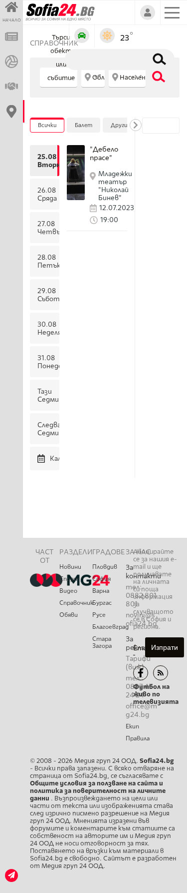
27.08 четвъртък (47, 228)
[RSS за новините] (160, 672)
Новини (70, 566)
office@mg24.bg (141, 710)
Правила (138, 738)
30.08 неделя (47, 328)
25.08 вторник (47, 161)
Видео (68, 590)
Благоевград (108, 626)
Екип (132, 726)
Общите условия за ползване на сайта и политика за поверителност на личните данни (98, 790)
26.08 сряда (47, 194)
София (101, 578)
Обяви (68, 614)
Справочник (75, 602)
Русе (99, 614)
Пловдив (104, 566)
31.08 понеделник (47, 362)
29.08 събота (47, 295)
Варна (100, 590)
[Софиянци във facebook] (140, 672)
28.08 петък (47, 261)
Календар (53, 458)
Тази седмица (47, 395)
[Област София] (93, 78)
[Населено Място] (127, 78)
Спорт (69, 578)
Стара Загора (102, 642)
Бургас (102, 602)
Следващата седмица (47, 429)
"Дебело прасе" (104, 153)
